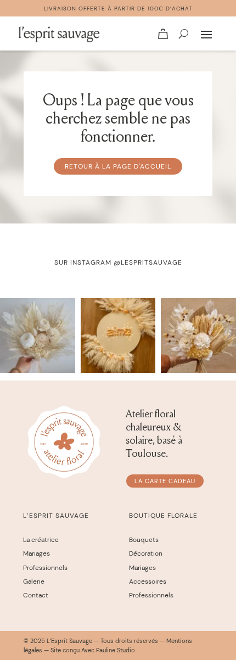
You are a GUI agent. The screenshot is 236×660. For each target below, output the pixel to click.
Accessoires (147, 581)
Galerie (33, 581)
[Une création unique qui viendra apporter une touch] (118, 335)
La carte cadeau (164, 481)
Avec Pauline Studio (108, 650)
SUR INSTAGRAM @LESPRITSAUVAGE (118, 262)
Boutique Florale (163, 515)
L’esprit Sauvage (56, 515)
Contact (35, 595)
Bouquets (144, 539)
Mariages (36, 553)
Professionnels (45, 567)
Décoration (145, 553)
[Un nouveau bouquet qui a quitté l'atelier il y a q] (37, 335)
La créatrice (41, 539)
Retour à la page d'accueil (118, 166)
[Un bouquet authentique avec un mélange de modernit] (198, 335)
